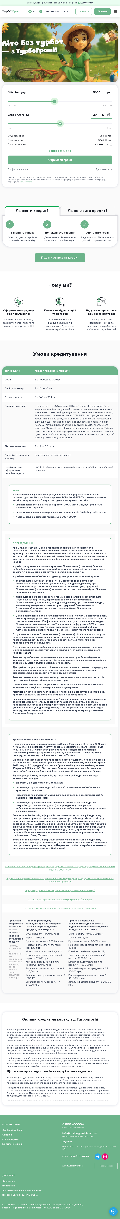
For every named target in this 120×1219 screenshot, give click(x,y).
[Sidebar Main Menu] (115, 11)
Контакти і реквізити (12, 1144)
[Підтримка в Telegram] (113, 1211)
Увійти (104, 11)
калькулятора (26, 182)
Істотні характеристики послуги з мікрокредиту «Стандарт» (60, 899)
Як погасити (8, 1185)
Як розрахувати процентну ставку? (20, 1195)
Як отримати (8, 1181)
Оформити (7, 1134)
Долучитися (87, 3)
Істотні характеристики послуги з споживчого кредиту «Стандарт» (60, 908)
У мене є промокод (60, 150)
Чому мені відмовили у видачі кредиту (22, 1190)
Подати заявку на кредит (60, 257)
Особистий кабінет (12, 1130)
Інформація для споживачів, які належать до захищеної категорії (60, 890)
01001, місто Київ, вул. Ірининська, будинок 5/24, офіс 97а (89, 1147)
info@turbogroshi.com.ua (79, 1133)
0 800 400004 (73, 1124)
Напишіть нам (106, 1166)
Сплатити (84, 11)
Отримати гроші (60, 160)
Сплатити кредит (10, 1139)
